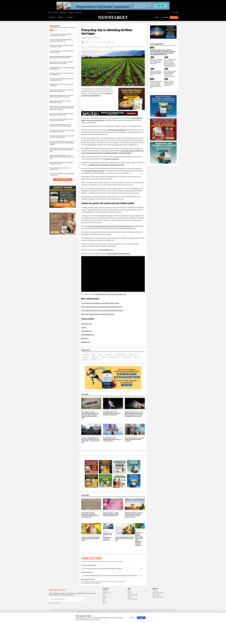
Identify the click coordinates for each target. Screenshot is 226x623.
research (103, 48)
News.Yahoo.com (86, 324)
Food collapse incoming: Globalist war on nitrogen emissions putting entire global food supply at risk (90, 515)
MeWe (104, 599)
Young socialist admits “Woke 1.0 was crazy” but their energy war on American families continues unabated (61, 143)
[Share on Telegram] (94, 42)
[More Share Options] (113, 42)
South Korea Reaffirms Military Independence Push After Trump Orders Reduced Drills (60, 57)
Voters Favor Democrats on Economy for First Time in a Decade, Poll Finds (61, 119)
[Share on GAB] (98, 42)
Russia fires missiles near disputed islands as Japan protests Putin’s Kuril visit (61, 40)
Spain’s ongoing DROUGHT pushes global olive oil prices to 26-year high (124, 539)
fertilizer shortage (109, 46)
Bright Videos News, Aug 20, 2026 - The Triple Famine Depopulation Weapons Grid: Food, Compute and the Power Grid (156, 84)
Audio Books (78, 12)
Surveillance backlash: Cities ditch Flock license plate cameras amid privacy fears (61, 114)
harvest (136, 46)
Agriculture (88, 26)
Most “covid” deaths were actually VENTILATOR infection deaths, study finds (134, 439)
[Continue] (82, 599)
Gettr (104, 595)
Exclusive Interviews (133, 599)
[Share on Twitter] (90, 42)
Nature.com (84, 338)
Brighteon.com (85, 342)
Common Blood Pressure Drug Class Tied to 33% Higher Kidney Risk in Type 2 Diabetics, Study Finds (61, 150)
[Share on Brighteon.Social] (83, 42)
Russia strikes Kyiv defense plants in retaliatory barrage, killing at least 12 (61, 163)
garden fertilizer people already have (119, 253)
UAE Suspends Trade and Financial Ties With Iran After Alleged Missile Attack (61, 131)
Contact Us (155, 590)
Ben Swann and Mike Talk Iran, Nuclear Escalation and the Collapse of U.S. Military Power (156, 61)
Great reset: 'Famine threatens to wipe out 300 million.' (98, 314)
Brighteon (55, 12)
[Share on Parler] (101, 42)
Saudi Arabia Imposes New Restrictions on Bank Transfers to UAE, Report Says (61, 136)
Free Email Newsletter (158, 592)
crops (91, 46)
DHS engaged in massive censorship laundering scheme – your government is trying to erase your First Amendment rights (90, 414)
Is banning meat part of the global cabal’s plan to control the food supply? (90, 539)
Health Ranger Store (157, 597)
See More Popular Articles (63, 179)
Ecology (95, 46)
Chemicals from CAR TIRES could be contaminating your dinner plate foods (107, 536)
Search (176, 12)
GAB (104, 601)
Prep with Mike (63, 12)
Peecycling (97, 48)
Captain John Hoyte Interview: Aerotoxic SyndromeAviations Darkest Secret (169, 83)
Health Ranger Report (156, 44)
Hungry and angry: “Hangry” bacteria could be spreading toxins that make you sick (111, 514)
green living (131, 46)
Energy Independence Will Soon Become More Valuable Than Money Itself (156, 73)
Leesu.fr (83, 327)
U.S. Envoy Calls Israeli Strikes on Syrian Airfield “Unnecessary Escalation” (61, 79)
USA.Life (105, 603)
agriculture (87, 46)
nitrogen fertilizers (114, 357)
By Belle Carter (86, 38)
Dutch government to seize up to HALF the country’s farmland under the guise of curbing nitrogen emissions (134, 515)
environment (101, 46)
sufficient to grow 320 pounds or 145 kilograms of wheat (106, 165)
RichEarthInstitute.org (87, 335)
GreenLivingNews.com (106, 250)
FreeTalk (105, 597)
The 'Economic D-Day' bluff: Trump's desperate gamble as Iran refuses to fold (61, 90)
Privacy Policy (156, 595)
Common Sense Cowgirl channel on (110, 294)
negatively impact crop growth (94, 171)
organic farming (90, 48)
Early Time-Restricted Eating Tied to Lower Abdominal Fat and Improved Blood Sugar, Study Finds (61, 157)
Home (49, 12)
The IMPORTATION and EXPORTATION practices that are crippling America (112, 439)
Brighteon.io (105, 590)
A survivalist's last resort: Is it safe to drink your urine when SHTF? (101, 307)
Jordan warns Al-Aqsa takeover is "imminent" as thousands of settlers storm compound (61, 96)
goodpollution (117, 46)
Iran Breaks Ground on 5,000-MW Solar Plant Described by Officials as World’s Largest (60, 125)
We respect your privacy (54, 602)
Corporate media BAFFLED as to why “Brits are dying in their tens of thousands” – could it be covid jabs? (90, 440)
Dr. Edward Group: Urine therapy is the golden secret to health (100, 303)
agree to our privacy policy (92, 619)
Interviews (70, 12)
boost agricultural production (116, 130)
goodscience (124, 46)
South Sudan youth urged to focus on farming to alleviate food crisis (102, 310)
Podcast (130, 597)
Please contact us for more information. (91, 583)
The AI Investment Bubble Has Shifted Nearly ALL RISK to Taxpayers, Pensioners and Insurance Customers (170, 74)
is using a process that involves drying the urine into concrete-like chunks (110, 226)
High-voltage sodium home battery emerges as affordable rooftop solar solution (61, 62)
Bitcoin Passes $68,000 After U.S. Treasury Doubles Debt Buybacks (60, 101)
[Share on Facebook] (87, 42)
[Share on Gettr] (109, 42)
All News (130, 592)
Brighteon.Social (107, 592)
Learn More (131, 617)
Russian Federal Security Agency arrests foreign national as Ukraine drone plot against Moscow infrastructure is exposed (61, 108)
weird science (109, 48)
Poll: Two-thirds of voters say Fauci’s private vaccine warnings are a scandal (60, 34)
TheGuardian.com (86, 331)
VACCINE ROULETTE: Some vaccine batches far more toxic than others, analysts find (112, 413)
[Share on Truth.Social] (105, 42)
